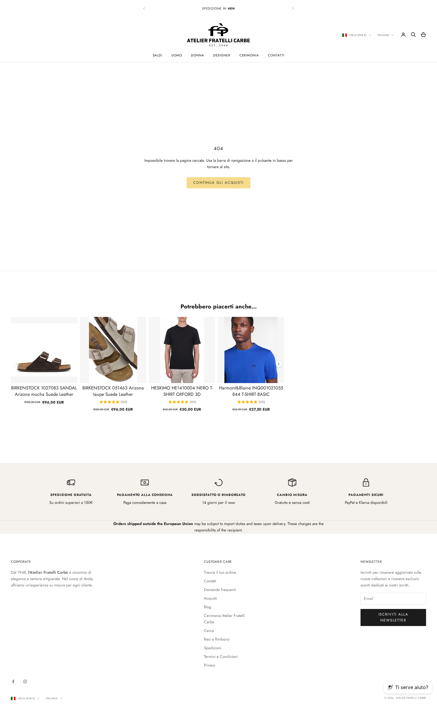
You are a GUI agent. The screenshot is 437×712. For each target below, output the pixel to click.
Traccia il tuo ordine (220, 572)
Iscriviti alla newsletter (393, 617)
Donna (197, 55)
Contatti (276, 55)
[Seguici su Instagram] (25, 681)
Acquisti (210, 598)
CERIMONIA (249, 55)
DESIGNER (221, 55)
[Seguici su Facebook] (13, 681)
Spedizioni (212, 648)
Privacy (209, 665)
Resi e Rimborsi (216, 639)
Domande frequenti (220, 589)
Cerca (209, 630)
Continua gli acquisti (218, 182)
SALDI (157, 55)
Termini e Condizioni (221, 656)
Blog (207, 607)
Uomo (176, 55)
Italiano (383, 35)
